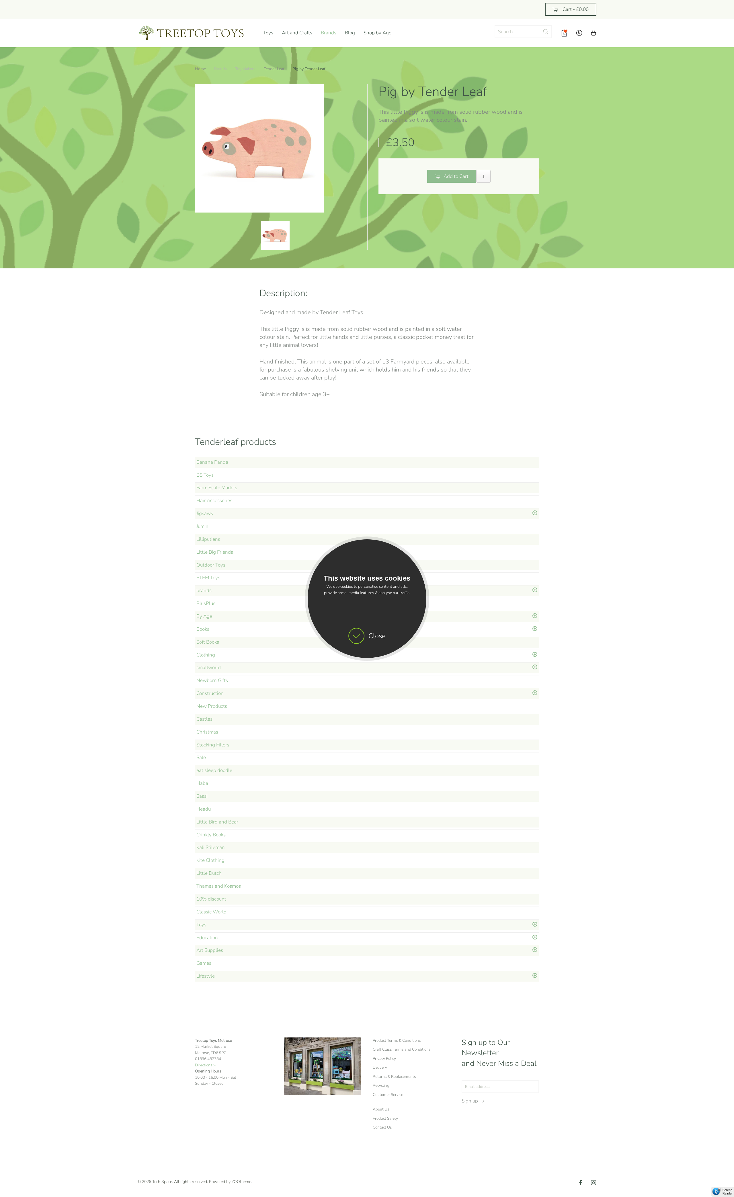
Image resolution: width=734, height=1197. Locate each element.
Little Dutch (209, 873)
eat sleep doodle (214, 770)
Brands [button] (328, 33)
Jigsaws (204, 513)
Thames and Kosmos (218, 886)
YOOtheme (241, 1181)
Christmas (207, 732)
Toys (201, 924)
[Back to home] (196, 33)
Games (203, 963)
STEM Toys (208, 577)
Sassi (202, 796)
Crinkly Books (211, 835)
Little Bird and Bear (217, 822)
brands (204, 590)
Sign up (470, 1101)
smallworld (208, 667)
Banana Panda (212, 462)
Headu (203, 809)
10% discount (211, 899)
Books (202, 629)
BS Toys (205, 475)
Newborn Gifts (212, 680)
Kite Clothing (210, 860)
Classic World (211, 912)
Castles (204, 719)
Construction (210, 693)
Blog (350, 33)
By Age (204, 616)
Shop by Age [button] (377, 33)
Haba (202, 783)
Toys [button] (268, 33)
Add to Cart (456, 176)
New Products (211, 706)
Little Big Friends (214, 552)
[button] (579, 33)
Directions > (205, 1065)
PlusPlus (205, 603)
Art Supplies (209, 950)
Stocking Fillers (212, 745)
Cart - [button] (575, 9)
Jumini (203, 526)
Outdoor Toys (210, 565)
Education (207, 937)
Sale (201, 757)
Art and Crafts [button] (297, 33)
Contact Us (382, 1127)
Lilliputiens (208, 539)
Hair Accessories (214, 500)
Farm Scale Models (216, 487)
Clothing (205, 655)
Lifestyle (205, 976)
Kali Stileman (210, 847)
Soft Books (207, 642)
